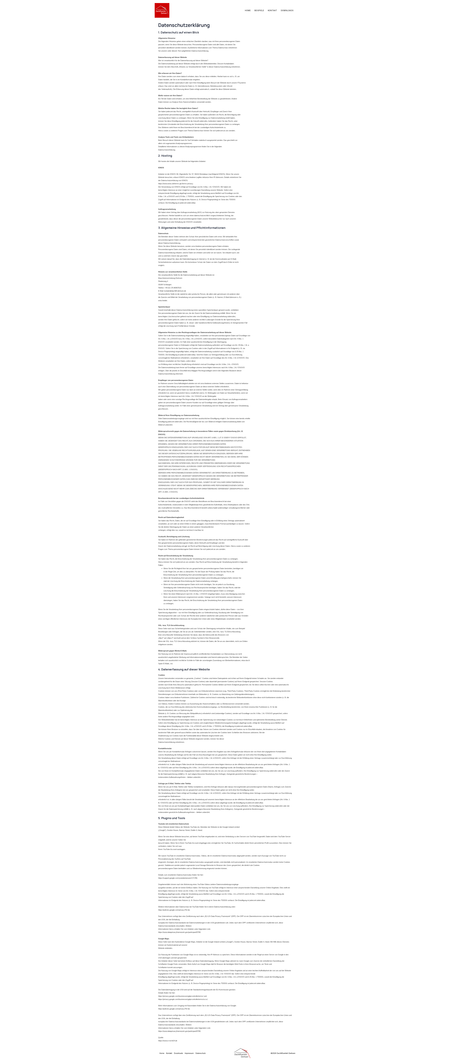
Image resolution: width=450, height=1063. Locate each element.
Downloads (287, 10)
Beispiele (259, 10)
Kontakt (272, 10)
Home (248, 10)
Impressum (189, 1053)
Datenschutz (200, 1053)
